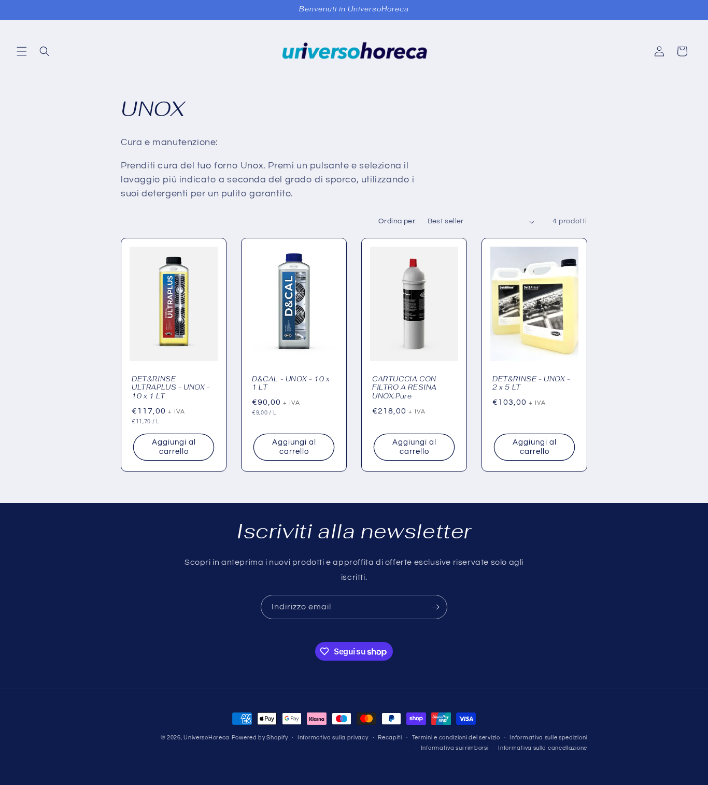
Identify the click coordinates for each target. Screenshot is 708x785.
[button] (21, 51)
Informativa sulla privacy (333, 737)
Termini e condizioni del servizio (456, 737)
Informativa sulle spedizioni (548, 737)
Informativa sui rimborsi (455, 748)
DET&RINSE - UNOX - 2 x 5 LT (531, 383)
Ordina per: (397, 221)
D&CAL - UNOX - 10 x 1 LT (291, 383)
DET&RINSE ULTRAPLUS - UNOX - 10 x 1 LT (171, 388)
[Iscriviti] (435, 607)
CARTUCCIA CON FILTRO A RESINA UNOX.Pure (404, 388)
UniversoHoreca (206, 737)
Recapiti (390, 737)
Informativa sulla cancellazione (542, 748)
